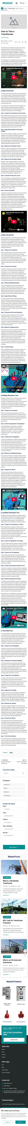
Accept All (20, 1122)
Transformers (11, 8)
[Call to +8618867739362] (25, 947)
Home (5, 8)
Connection (7, 784)
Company (5, 819)
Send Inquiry (13, 847)
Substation (6, 792)
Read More (5, 895)
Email (5, 812)
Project (5, 788)
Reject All (7, 1122)
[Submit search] (23, 773)
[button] (19, 42)
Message (5, 832)
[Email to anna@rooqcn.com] (25, 943)
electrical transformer (8, 518)
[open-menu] (16, 3)
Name (5, 806)
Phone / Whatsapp (7, 826)
